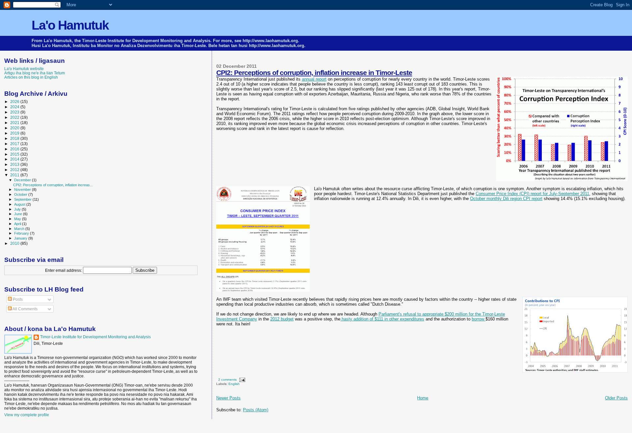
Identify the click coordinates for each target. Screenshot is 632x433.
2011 (15, 175)
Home (422, 397)
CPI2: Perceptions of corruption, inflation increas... (53, 185)
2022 (15, 117)
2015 (15, 154)
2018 (15, 138)
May (18, 219)
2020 (15, 128)
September (23, 199)
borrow (479, 319)
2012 (15, 169)
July (18, 209)
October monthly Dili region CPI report (506, 198)
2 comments (227, 379)
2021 (15, 122)
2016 (15, 149)
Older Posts (616, 397)
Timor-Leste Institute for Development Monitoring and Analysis (95, 337)
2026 (15, 101)
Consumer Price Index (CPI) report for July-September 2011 (532, 193)
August (20, 204)
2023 (15, 112)
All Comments (25, 309)
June (18, 214)
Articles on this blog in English (31, 77)
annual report (314, 79)
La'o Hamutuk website (24, 68)
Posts (17, 299)
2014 (15, 159)
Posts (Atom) (255, 409)
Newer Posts (228, 397)
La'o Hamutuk (70, 25)
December (23, 180)
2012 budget (282, 319)
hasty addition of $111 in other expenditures (382, 319)
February (22, 233)
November (23, 189)
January (21, 238)
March (19, 229)
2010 (15, 243)
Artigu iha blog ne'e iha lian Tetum (34, 73)
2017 (15, 143)
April (18, 224)
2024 (15, 107)
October (21, 194)
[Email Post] (241, 379)
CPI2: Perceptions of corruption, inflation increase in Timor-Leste (314, 72)
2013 (15, 164)
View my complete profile (26, 415)
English (234, 384)
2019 (15, 133)
